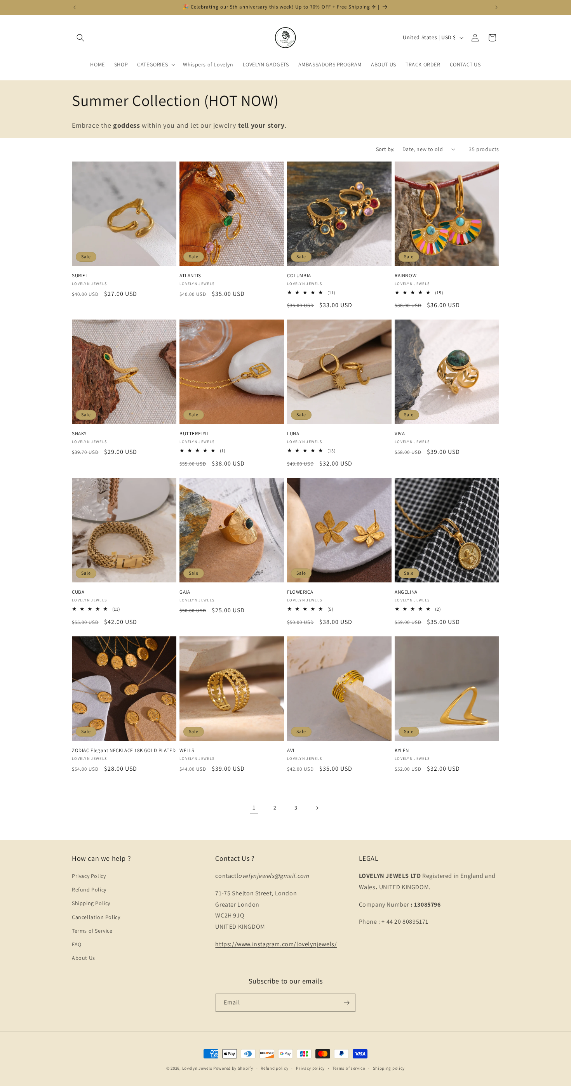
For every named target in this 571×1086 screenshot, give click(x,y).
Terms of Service (92, 930)
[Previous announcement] (74, 7)
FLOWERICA (300, 592)
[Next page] (317, 808)
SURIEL (80, 276)
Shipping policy (389, 1068)
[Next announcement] (496, 7)
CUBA (78, 592)
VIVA (400, 434)
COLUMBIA (299, 276)
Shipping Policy (91, 903)
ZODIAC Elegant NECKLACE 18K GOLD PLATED (124, 750)
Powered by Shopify (233, 1068)
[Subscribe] (346, 1003)
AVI (290, 750)
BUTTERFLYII (193, 434)
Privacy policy (310, 1068)
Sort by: (385, 149)
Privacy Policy (89, 875)
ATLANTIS (190, 276)
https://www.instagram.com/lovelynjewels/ (276, 944)
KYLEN (402, 750)
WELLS (187, 750)
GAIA (184, 592)
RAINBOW (405, 276)
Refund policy (274, 1068)
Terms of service (349, 1068)
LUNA (293, 434)
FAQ (77, 944)
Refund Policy (89, 889)
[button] (80, 37)
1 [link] (254, 807)
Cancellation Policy (96, 917)
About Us (83, 957)
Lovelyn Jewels (197, 1068)
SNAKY (79, 434)
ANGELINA (406, 592)
